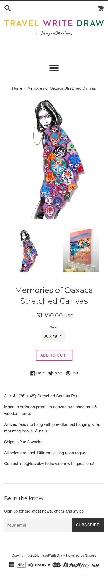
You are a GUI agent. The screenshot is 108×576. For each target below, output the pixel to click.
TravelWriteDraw (52, 555)
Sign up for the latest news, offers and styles (44, 511)
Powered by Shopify (81, 555)
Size (53, 327)
